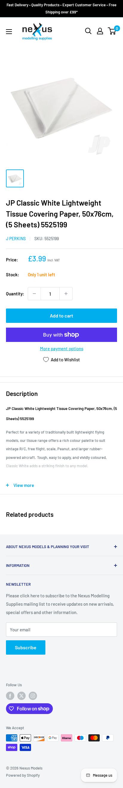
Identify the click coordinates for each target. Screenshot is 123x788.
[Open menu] (9, 31)
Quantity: (15, 293)
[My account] (100, 31)
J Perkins (16, 238)
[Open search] (88, 31)
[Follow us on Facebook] (10, 696)
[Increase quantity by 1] (66, 293)
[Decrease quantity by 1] (34, 293)
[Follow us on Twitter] (21, 696)
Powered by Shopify (23, 775)
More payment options (61, 348)
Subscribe (25, 647)
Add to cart (61, 315)
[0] (112, 31)
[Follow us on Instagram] (33, 696)
